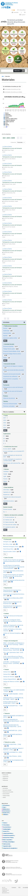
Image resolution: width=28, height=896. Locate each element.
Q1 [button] (4, 436)
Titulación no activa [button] (9, 742)
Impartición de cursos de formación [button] (12, 391)
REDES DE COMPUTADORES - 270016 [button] (13, 694)
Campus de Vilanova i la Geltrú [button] (11, 681)
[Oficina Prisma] (12, 875)
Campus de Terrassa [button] (8, 676)
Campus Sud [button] (6, 672)
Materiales (17, 70)
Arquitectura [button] (6, 494)
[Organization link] (4, 563)
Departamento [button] (7, 588)
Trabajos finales (6, 795)
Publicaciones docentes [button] (10, 326)
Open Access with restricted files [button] (11, 463)
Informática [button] (6, 489)
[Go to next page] (21, 138)
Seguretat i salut (6, 846)
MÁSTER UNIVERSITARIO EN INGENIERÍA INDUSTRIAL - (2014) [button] (12, 725)
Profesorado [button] (7, 539)
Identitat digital (6, 829)
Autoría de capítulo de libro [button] (10, 338)
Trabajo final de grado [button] (9, 349)
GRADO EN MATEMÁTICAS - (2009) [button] (12, 730)
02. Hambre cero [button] (7, 519)
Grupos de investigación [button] (10, 640)
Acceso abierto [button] (7, 449)
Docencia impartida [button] (8, 346)
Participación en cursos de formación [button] (13, 387)
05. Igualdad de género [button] (9, 527)
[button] (22, 14)
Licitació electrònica (7, 833)
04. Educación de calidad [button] (10, 524)
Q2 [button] (4, 438)
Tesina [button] (5, 357)
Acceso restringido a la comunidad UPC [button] (13, 451)
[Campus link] (7, 646)
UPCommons (6, 805)
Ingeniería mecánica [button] (8, 501)
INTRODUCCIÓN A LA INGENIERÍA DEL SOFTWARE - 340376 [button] (13, 698)
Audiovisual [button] (6, 330)
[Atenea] (7, 881)
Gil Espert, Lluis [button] (7, 541)
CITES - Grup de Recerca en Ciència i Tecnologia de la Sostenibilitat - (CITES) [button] (13, 657)
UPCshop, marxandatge (8, 841)
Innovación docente (7, 790)
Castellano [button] (6, 471)
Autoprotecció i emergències (10, 848)
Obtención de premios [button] (9, 398)
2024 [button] (4, 425)
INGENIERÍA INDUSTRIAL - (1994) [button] (12, 744)
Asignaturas (5, 778)
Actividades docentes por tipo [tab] (12, 89)
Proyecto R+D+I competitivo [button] (10, 379)
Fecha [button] (5, 415)
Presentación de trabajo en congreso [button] (13, 366)
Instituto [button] (6, 613)
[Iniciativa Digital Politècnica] (7, 855)
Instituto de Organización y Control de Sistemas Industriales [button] (13, 626)
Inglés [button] (4, 476)
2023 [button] (4, 427)
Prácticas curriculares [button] (9, 406)
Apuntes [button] (5, 335)
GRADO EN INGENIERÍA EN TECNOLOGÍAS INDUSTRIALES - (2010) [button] (13, 720)
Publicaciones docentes (8, 791)
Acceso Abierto (6, 793)
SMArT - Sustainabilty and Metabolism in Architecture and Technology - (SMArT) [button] (13, 643)
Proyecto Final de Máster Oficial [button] (11, 351)
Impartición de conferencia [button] (10, 376)
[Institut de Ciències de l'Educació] (12, 868)
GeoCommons (6, 810)
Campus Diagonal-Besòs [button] (9, 679)
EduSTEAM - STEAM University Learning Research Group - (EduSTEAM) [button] (13, 649)
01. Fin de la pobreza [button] (8, 517)
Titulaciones (5, 780)
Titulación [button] (6, 713)
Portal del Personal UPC (8, 835)
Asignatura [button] (6, 687)
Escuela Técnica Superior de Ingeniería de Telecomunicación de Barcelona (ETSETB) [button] (13, 576)
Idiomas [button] (6, 469)
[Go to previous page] (18, 138)
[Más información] (26, 70)
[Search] (23, 70)
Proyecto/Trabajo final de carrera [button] (12, 353)
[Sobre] (21, 12)
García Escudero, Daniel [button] (9, 551)
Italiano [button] (5, 481)
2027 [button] (4, 418)
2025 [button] (4, 422)
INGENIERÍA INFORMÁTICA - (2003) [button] (12, 752)
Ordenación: (13, 142)
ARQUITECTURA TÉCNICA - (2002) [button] (12, 756)
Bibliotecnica (6, 809)
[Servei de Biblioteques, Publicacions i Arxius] (10, 862)
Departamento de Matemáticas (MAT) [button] (13, 598)
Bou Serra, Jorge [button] (7, 544)
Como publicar (22, 10)
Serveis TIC (5, 831)
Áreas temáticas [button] (8, 487)
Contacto (14, 887)
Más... (5, 340)
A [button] (3, 443)
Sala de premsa (6, 844)
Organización (5, 776)
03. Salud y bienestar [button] (8, 522)
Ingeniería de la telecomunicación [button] (12, 497)
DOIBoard (5, 814)
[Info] (13, 10)
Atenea (4, 822)
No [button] (4, 512)
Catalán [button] (5, 474)
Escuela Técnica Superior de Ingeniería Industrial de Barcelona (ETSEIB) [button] (13, 560)
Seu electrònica (6, 827)
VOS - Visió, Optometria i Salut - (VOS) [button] (13, 652)
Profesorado (5, 774)
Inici (3, 76)
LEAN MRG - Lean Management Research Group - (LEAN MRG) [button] (11, 662)
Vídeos (4, 797)
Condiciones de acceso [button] (10, 446)
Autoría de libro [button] (7, 333)
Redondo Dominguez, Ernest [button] (10, 546)
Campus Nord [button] (7, 674)
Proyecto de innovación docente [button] (12, 374)
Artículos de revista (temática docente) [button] (13, 370)
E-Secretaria (6, 825)
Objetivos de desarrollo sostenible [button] (13, 515)
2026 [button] (4, 420)
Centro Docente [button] (8, 557)
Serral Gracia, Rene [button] (8, 549)
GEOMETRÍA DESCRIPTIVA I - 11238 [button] (12, 705)
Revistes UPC (6, 812)
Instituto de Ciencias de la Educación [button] (13, 616)
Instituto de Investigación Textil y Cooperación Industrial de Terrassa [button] (12, 620)
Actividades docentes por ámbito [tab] (13, 92)
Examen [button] (5, 328)
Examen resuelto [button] (7, 509)
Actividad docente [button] (8, 344)
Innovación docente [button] (9, 364)
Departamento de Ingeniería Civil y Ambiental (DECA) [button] (12, 590)
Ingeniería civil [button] (7, 492)
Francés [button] (5, 479)
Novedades (16, 12)
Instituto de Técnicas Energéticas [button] (12, 633)
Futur (4, 807)
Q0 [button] (4, 441)
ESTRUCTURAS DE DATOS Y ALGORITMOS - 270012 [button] (10, 702)
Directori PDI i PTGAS (8, 837)
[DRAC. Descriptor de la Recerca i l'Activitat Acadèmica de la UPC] (16, 881)
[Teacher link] (15, 541)
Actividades (5, 788)
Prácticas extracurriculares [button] (10, 403)
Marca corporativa (7, 839)
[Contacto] (24, 12)
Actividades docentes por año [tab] (12, 86)
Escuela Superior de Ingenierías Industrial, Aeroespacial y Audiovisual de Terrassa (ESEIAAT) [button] (13, 567)
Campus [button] (6, 669)
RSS (19, 887)
